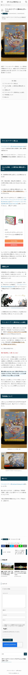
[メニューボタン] (2, 2)
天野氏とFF (7, 90)
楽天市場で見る (14, 245)
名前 (4, 610)
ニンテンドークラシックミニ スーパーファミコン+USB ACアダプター (14, 234)
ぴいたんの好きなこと (14, 2)
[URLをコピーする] (25, 546)
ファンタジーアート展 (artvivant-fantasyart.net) (12, 146)
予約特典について (9, 94)
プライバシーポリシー (11, 670)
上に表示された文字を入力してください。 (11, 631)
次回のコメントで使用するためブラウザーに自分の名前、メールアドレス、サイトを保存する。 (14, 625)
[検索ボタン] (26, 2)
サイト (4, 620)
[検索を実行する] (25, 654)
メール (5, 615)
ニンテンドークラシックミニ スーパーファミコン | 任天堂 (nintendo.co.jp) (13, 199)
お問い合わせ (18, 670)
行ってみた (5, 13)
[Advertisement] (14, 118)
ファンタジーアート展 (15, 539)
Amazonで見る (14, 241)
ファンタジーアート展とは (11, 83)
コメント (5, 593)
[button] (3, 546)
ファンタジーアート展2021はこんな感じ (14, 92)
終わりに (7, 97)
